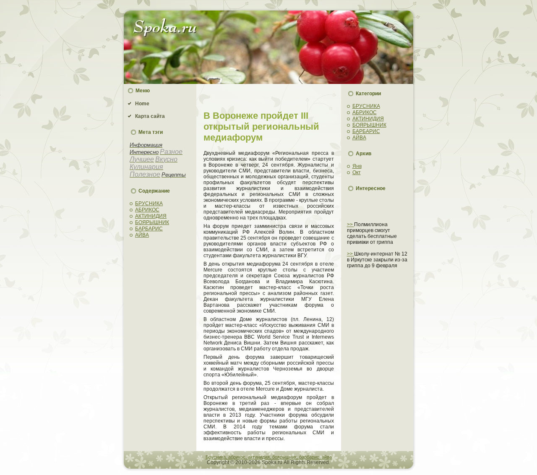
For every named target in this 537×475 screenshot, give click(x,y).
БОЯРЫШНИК (152, 222)
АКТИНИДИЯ (151, 216)
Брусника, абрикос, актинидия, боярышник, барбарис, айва (269, 456)
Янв (357, 166)
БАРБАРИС (149, 229)
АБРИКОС (147, 210)
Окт (356, 172)
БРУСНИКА (149, 203)
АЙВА (142, 235)
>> (350, 224)
